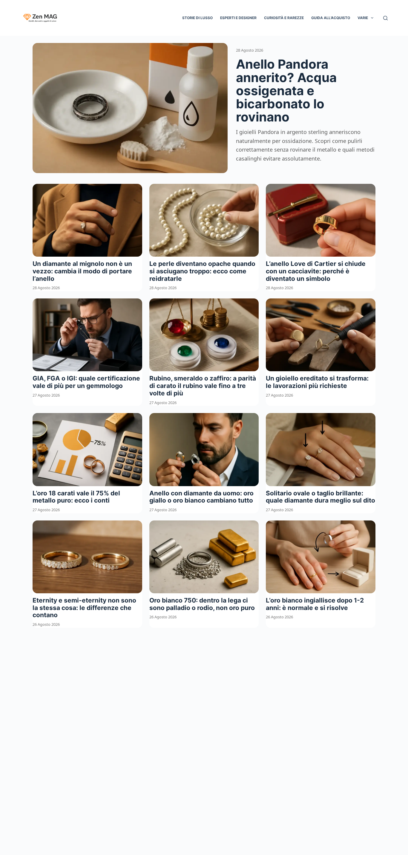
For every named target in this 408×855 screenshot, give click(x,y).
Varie (363, 18)
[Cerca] (385, 18)
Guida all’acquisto (330, 18)
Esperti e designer (238, 18)
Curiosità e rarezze (284, 18)
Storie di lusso (197, 18)
